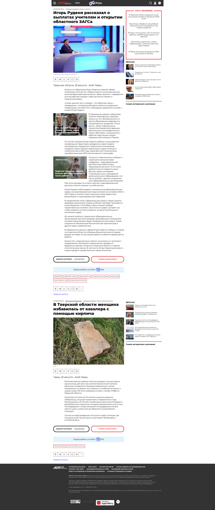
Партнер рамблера (88, 501)
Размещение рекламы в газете (122, 469)
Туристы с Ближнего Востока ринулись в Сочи (145, 306)
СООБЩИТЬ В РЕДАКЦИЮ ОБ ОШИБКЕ (119, 471)
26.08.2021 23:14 (58, 9)
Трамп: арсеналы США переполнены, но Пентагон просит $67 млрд (148, 65)
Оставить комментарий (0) (107, 259)
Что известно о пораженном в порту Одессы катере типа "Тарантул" (147, 335)
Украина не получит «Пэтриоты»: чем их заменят (148, 73)
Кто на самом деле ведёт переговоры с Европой (148, 87)
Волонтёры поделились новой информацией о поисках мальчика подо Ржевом (143, 44)
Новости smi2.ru (60, 294)
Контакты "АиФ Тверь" (76, 469)
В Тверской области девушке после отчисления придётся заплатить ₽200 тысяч (143, 17)
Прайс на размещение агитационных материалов (87, 471)
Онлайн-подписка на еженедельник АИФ (130, 467)
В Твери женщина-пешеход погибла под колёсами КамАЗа (144, 53)
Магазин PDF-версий (106, 467)
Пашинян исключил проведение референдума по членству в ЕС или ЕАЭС (147, 321)
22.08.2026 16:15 (58, 301)
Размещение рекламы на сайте (98, 469)
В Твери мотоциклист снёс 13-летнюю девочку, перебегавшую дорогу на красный (143, 35)
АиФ (54, 366)
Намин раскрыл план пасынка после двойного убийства (148, 80)
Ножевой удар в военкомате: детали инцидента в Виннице (147, 95)
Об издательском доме (77, 467)
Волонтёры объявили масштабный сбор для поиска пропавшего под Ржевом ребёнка (143, 26)
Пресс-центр (92, 467)
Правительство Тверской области (65, 74)
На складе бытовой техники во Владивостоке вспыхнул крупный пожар (146, 329)
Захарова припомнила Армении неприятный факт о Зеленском (146, 313)
